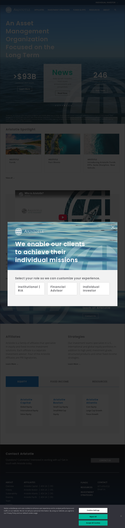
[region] (62, 516)
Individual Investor (91, 289)
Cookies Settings (93, 510)
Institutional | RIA (29, 289)
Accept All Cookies (93, 523)
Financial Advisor (58, 289)
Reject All (93, 517)
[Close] (121, 516)
